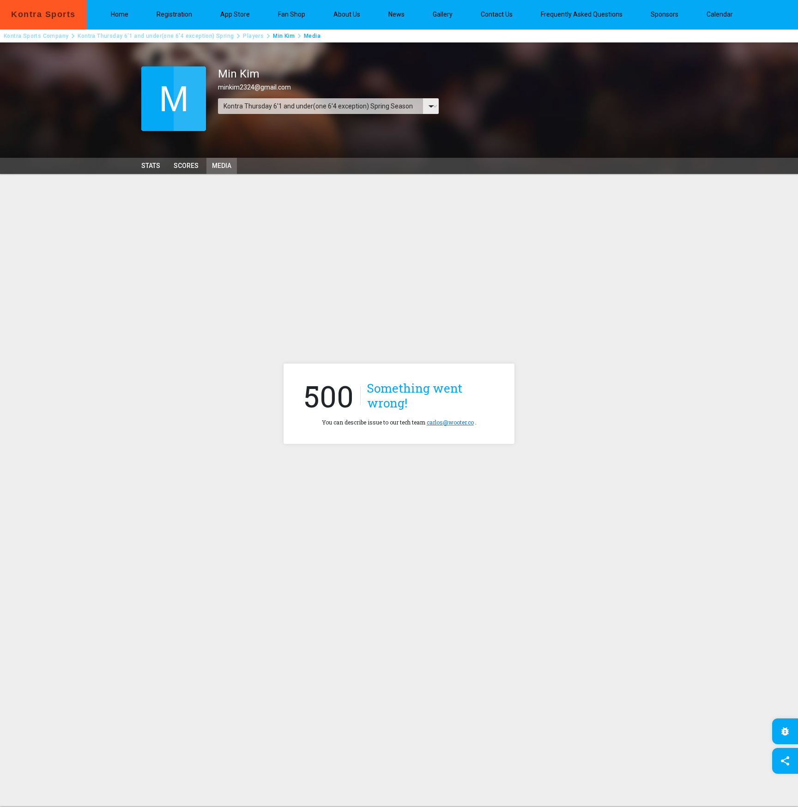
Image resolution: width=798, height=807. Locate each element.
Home (119, 14)
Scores (186, 165)
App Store (235, 14)
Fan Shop (291, 14)
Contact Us (497, 14)
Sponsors (664, 14)
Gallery (443, 14)
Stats (150, 165)
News (396, 14)
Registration (174, 14)
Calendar (720, 14)
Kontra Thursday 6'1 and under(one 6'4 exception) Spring (156, 36)
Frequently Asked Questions (582, 14)
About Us (346, 14)
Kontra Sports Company (36, 36)
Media (221, 165)
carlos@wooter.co (450, 422)
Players (253, 36)
